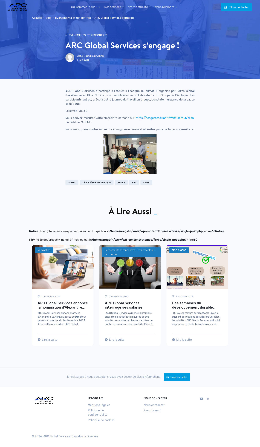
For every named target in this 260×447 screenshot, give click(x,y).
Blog (48, 17)
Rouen (121, 182)
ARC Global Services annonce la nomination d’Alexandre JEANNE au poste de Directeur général (63, 305)
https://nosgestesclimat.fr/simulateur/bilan (164, 118)
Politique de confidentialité (97, 412)
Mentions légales (99, 405)
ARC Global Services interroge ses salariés (124, 305)
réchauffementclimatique (97, 182)
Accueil (37, 17)
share (146, 182)
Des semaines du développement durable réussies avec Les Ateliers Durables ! (194, 305)
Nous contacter (239, 7)
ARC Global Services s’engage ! (114, 17)
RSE (134, 182)
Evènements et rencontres (73, 17)
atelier (72, 182)
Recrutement (152, 410)
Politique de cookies (101, 420)
